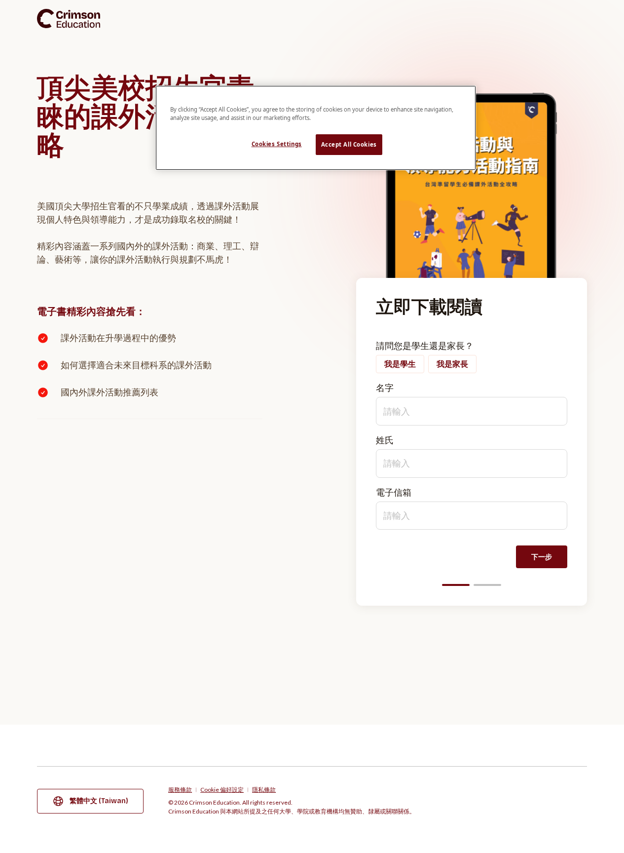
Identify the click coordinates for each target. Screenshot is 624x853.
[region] (315, 127)
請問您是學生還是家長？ (425, 345)
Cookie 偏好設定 (222, 789)
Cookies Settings (277, 144)
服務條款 (180, 789)
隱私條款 (264, 789)
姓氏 (385, 439)
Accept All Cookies (349, 144)
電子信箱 (393, 492)
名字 (385, 387)
